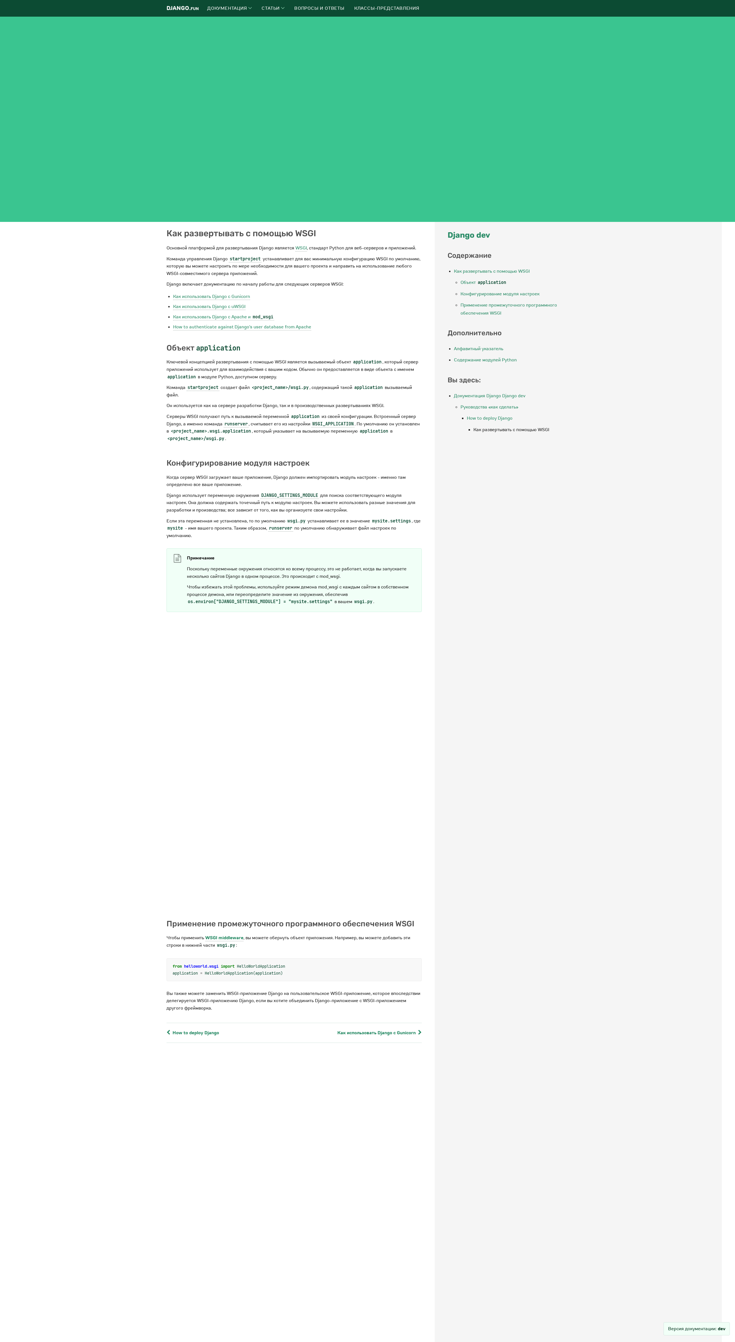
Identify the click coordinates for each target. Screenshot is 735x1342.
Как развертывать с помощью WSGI (492, 271)
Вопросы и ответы (319, 8)
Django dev (469, 235)
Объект (483, 282)
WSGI (301, 248)
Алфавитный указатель (478, 349)
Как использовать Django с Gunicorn (211, 296)
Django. (183, 8)
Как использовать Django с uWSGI (209, 306)
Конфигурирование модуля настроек (500, 294)
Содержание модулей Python (485, 360)
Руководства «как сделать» (489, 407)
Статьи (271, 8)
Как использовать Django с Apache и (223, 317)
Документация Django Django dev (489, 396)
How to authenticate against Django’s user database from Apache (242, 327)
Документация (227, 8)
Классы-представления (386, 8)
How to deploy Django (195, 1033)
